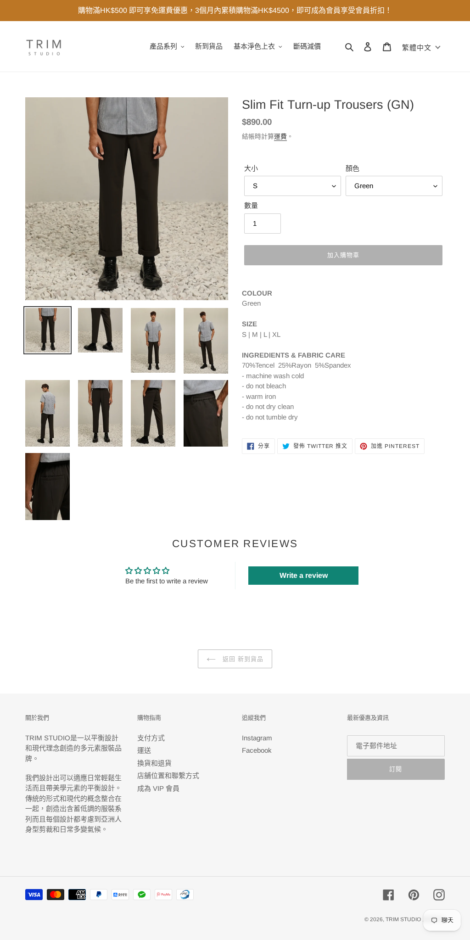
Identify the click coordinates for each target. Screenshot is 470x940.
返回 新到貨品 (241, 658)
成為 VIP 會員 (158, 788)
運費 (280, 136)
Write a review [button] (304, 575)
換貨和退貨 (154, 763)
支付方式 (151, 738)
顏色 (352, 168)
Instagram (257, 738)
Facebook (257, 750)
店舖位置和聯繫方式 (168, 775)
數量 (251, 205)
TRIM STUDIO (403, 919)
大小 (251, 168)
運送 (144, 750)
